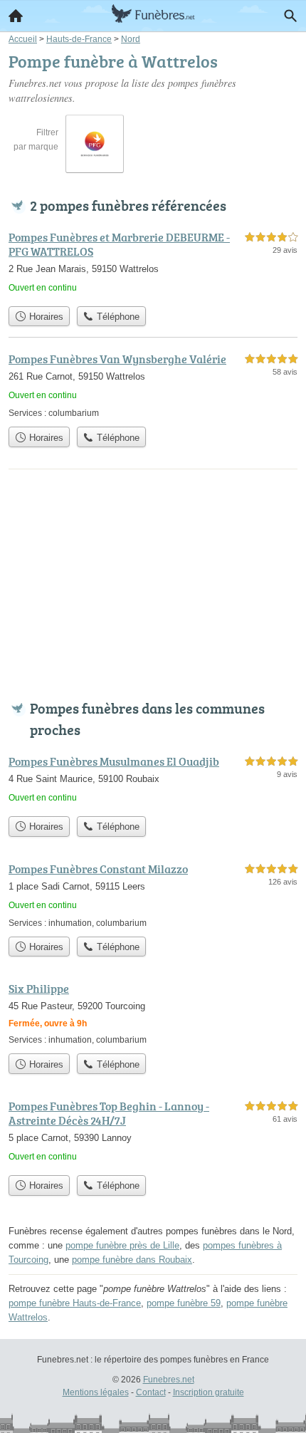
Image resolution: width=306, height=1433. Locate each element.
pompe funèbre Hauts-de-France (75, 1303)
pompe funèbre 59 (184, 1303)
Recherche (290, 15)
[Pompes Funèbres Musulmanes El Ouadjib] (153, 781)
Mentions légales (96, 1392)
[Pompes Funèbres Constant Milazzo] (153, 895)
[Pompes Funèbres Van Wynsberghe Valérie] (153, 385)
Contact (151, 1392)
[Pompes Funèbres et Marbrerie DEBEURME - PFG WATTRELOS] (153, 264)
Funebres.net (168, 1380)
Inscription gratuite (208, 1392)
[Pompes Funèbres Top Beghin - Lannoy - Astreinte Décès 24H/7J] (153, 1133)
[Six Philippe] (153, 1013)
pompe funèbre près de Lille (122, 1245)
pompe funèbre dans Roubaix (132, 1259)
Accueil (15, 15)
